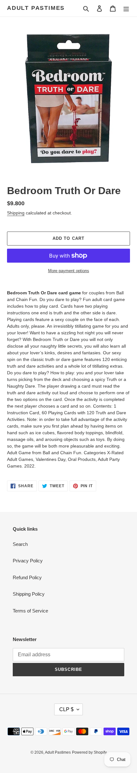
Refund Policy (27, 577)
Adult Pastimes (36, 8)
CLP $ (66, 709)
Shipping (16, 212)
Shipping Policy (29, 594)
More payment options (68, 270)
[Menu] (126, 8)
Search (20, 544)
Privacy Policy (28, 560)
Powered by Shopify (89, 752)
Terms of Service (30, 610)
